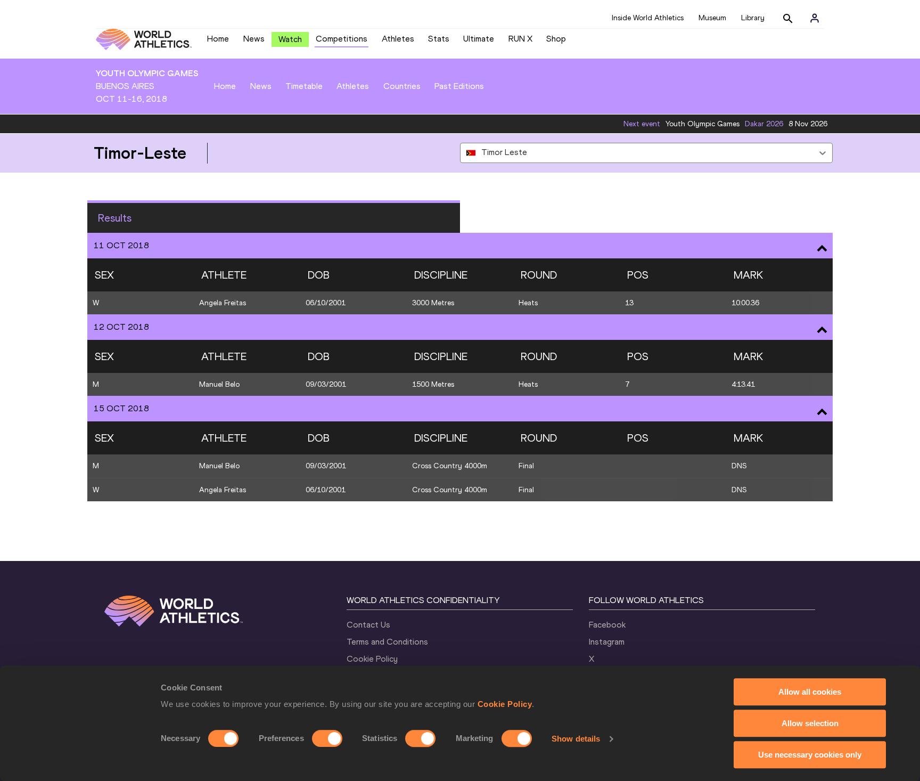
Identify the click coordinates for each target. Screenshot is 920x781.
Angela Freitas (222, 302)
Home (218, 39)
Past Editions (459, 86)
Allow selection (810, 723)
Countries (402, 86)
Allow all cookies (809, 691)
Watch (290, 39)
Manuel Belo (219, 384)
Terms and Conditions (387, 642)
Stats (438, 39)
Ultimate (478, 39)
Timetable (304, 86)
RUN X (520, 39)
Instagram (607, 642)
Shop (556, 39)
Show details (576, 738)
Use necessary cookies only (809, 754)
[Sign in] (814, 18)
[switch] (327, 738)
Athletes (398, 39)
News (254, 39)
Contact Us (368, 625)
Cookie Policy (505, 704)
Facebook (607, 625)
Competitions (341, 39)
